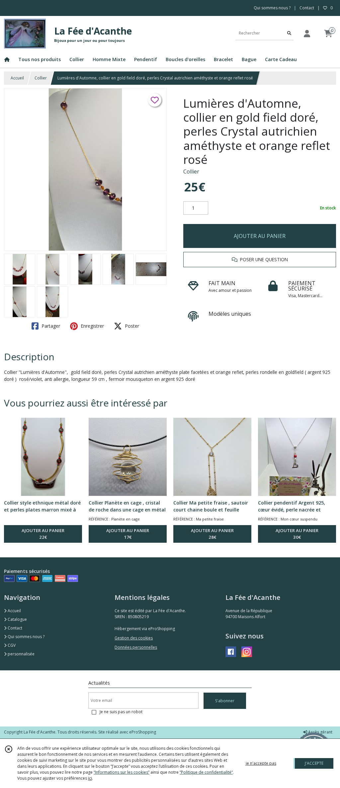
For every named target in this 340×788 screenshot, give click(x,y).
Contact (306, 8)
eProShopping (142, 732)
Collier (41, 78)
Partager (50, 326)
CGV (11, 645)
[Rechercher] (289, 33)
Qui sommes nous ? (25, 636)
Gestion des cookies (134, 638)
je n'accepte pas (261, 763)
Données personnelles (136, 647)
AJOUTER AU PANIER (260, 236)
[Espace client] (307, 33)
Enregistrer (91, 326)
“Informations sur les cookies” (121, 772)
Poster (131, 326)
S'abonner (224, 701)
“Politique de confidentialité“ (206, 772)
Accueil (17, 78)
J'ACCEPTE (314, 763)
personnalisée (21, 654)
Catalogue (17, 619)
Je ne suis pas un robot (121, 712)
